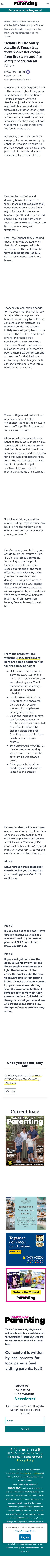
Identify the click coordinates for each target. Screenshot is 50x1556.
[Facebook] (28, 72)
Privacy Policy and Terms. (25, 1531)
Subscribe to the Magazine (24, 10)
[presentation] (25, 1141)
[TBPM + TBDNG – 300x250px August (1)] (26, 1213)
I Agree (25, 1537)
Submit (25, 1429)
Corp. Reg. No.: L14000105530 (31, 1473)
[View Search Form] (2, 4)
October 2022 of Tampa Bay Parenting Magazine (23, 1079)
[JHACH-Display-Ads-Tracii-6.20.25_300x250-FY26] (26, 1249)
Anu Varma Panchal (16, 72)
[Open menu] (48, 4)
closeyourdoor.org (28, 658)
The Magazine (25, 1394)
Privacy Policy (25, 1460)
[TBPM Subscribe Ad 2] (26, 1285)
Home (7, 21)
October (10, 1091)
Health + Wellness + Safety (25, 21)
